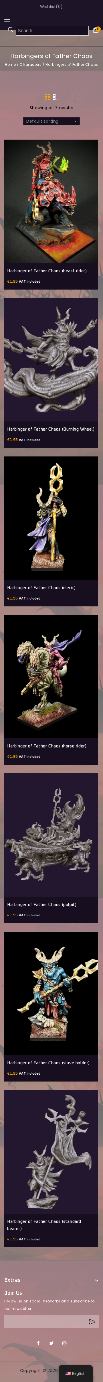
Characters (30, 64)
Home (10, 64)
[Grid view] (47, 97)
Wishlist (48, 6)
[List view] (55, 97)
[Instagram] (65, 1343)
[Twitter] (52, 1343)
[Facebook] (38, 1343)
